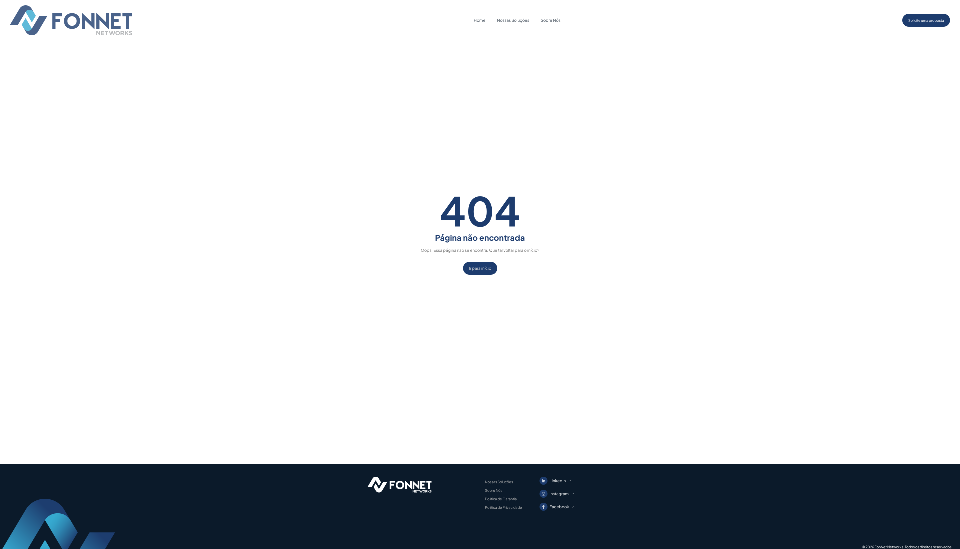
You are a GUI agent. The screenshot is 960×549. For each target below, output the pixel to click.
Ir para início (480, 268)
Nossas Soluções (499, 482)
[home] (71, 20)
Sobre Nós (493, 490)
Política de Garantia (501, 499)
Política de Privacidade (503, 507)
